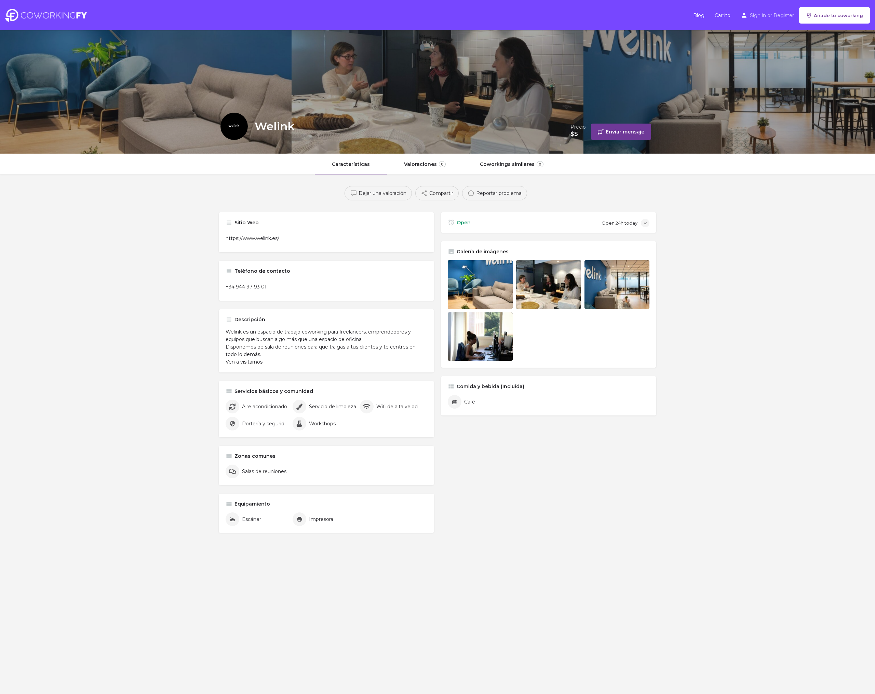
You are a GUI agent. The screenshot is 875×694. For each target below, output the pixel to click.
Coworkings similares (510, 164)
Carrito (722, 15)
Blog (698, 15)
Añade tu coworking (838, 15)
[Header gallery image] (146, 77)
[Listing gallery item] (480, 284)
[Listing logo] (234, 126)
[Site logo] (47, 15)
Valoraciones (424, 164)
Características (351, 164)
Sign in (758, 15)
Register (783, 15)
